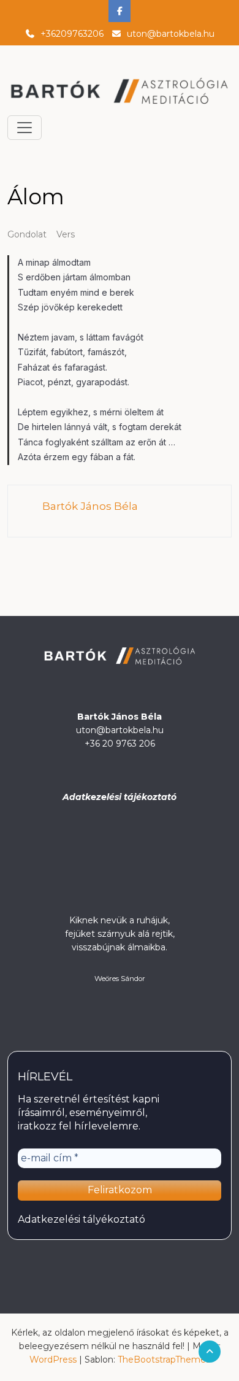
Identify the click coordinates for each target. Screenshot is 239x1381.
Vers (65, 234)
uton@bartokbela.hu (170, 33)
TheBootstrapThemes (164, 1359)
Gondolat (27, 234)
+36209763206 (72, 33)
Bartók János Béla (90, 506)
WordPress (53, 1359)
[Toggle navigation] (24, 127)
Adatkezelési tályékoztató (81, 1219)
